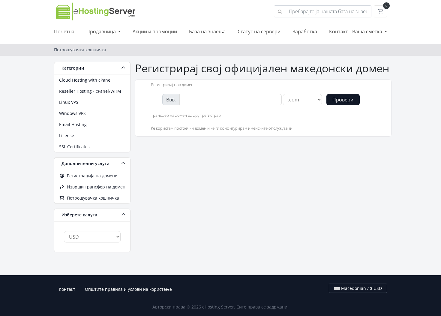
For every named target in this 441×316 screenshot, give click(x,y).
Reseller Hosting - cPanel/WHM (90, 91)
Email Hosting (73, 124)
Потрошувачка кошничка (91, 198)
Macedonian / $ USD (361, 288)
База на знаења (207, 31)
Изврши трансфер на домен (94, 187)
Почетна (64, 31)
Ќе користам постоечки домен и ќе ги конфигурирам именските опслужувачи (221, 128)
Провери (342, 99)
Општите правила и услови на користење (128, 289)
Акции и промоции (155, 31)
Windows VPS (72, 113)
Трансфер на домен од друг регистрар (186, 115)
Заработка (304, 31)
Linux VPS (68, 102)
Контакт (338, 31)
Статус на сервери (259, 31)
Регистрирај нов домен (172, 85)
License (66, 135)
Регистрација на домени (91, 176)
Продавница (101, 31)
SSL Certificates (74, 146)
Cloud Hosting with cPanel (85, 80)
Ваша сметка (367, 31)
